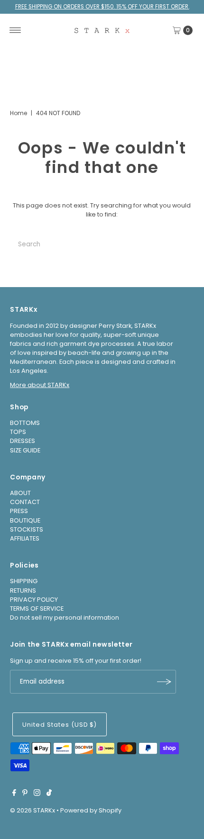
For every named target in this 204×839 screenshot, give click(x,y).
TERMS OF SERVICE (37, 608)
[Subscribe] (164, 682)
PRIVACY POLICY (34, 599)
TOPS (18, 432)
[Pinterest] (25, 794)
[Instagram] (37, 794)
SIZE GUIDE (25, 450)
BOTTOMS (25, 423)
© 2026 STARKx (32, 810)
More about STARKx (39, 385)
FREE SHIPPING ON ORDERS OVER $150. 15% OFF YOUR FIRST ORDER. (102, 6)
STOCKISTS (26, 529)
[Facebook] (14, 794)
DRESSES (22, 441)
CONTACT (25, 502)
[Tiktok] (49, 794)
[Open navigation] (15, 30)
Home (18, 113)
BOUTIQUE (25, 520)
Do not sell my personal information (64, 617)
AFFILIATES (24, 538)
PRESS (19, 511)
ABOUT (20, 493)
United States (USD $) (59, 725)
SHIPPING (23, 581)
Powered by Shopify (90, 810)
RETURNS (23, 590)
